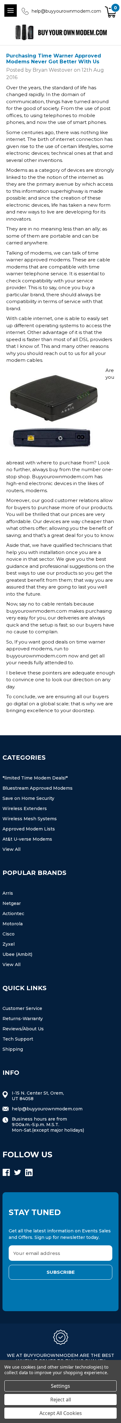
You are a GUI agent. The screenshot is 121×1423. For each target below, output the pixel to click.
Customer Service (22, 1008)
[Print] (33, 722)
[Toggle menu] (10, 10)
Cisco (8, 934)
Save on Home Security (28, 798)
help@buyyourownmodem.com (66, 11)
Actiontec (13, 913)
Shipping (12, 1049)
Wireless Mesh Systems (29, 818)
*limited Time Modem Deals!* (35, 778)
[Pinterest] (69, 722)
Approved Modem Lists (28, 829)
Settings (60, 1386)
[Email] (21, 722)
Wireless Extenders (24, 808)
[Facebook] (9, 722)
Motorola (12, 924)
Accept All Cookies (60, 1413)
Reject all (60, 1399)
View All (11, 849)
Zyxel (8, 944)
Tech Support (17, 1039)
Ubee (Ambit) (17, 954)
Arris (7, 893)
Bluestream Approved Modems (37, 788)
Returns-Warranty (22, 1018)
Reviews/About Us (23, 1029)
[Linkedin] (57, 722)
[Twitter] (45, 722)
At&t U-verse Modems (27, 839)
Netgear (11, 903)
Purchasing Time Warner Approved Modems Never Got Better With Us (53, 59)
